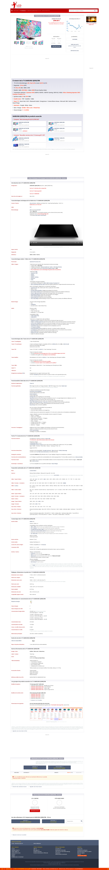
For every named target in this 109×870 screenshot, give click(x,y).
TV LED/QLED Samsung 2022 (57, 704)
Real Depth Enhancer (35, 294)
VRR (44, 283)
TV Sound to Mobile (35, 327)
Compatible (34, 443)
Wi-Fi (32, 554)
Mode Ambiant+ (33, 394)
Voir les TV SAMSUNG (34, 193)
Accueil (13, 848)
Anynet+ (35, 528)
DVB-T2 (41, 349)
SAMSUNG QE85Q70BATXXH (37, 689)
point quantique (42, 215)
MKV (45, 479)
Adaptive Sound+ (35, 320)
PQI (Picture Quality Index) (48, 268)
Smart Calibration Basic (36, 293)
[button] (25, 46)
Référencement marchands (61, 854)
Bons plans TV (36, 850)
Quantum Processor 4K (35, 261)
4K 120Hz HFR (34, 533)
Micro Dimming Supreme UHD (38, 284)
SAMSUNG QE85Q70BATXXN (37, 686)
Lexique (13, 855)
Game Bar (45, 402)
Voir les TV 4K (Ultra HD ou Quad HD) (38, 188)
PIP (30, 386)
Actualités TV (58, 848)
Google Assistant (47, 450)
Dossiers (13, 854)
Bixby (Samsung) (63, 450)
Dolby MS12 (33, 317)
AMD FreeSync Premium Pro (52, 283)
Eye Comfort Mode (35, 291)
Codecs (16, 485)
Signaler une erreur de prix (36, 786)
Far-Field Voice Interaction (42, 451)
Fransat (44, 544)
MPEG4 (54, 344)
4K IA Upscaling (34, 298)
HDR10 (32, 274)
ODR (2, 868)
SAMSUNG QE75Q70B (35, 696)
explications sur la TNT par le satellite (42, 361)
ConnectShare (33, 470)
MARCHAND (16, 772)
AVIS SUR (25, 821)
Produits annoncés (38, 851)
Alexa (53, 450)
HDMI (31, 521)
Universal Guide (79, 457)
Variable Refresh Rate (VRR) (37, 529)
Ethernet (33, 553)
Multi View (64, 386)
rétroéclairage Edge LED (42, 213)
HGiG (32, 279)
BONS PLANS (9, 868)
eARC (35, 526)
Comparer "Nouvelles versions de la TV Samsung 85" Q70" (29, 135)
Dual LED (38, 209)
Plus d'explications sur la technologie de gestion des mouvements (46, 269)
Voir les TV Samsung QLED (35, 191)
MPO (39, 501)
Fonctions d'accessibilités (36, 391)
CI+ (39, 544)
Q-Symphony (34, 329)
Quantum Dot (34, 287)
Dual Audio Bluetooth (36, 328)
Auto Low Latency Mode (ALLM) (38, 530)
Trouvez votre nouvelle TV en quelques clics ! (91, 24)
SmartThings (55, 463)
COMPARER (74, 39)
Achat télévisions (37, 843)
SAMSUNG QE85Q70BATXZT (37, 688)
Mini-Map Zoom (33, 400)
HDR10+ (33, 275)
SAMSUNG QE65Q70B (35, 695)
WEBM (64, 483)
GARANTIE (56, 772)
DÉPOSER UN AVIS (75, 50)
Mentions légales (81, 852)
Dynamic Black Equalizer (36, 290)
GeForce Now (35, 461)
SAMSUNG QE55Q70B (35, 694)
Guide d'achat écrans (16, 852)
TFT (30, 207)
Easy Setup (32, 404)
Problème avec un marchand (17, 856)
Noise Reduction (35, 297)
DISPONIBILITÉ (26, 772)
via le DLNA (56, 475)
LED (30, 209)
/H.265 (66, 344)
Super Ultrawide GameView (36, 402)
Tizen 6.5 (32, 383)
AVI (36, 479)
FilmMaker (33, 304)
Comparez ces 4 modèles (36, 700)
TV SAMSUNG (23, 10)
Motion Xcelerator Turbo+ (47, 267)
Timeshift (35, 374)
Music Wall (33, 331)
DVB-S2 (44, 357)
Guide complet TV (15, 851)
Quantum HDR (34, 273)
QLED (45, 83)
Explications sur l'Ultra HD (35, 204)
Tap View (32, 398)
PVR (23, 373)
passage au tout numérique (49, 354)
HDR (36, 271)
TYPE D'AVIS (53, 821)
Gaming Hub (32, 396)
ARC (32, 526)
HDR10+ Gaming (34, 277)
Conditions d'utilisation (82, 850)
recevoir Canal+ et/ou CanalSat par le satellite (45, 362)
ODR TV (35, 848)
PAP (49, 386)
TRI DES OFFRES (59, 767)
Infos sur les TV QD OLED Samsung (62, 851)
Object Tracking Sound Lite (37, 321)
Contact (79, 854)
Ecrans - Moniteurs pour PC (17, 843)
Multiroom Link (34, 332)
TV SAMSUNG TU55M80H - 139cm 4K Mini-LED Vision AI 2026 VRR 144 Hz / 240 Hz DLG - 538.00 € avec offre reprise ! (46, 868)
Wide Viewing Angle (35, 295)
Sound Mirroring (35, 325)
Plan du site (79, 848)
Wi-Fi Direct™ (34, 561)
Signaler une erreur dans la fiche (19, 731)
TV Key (31, 399)
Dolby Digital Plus (35, 315)
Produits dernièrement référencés (41, 852)
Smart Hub (47, 438)
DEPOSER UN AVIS (56, 46)
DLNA (34, 565)
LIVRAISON (34, 767)
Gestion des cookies (82, 855)
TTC (72, 772)
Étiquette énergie (15, 601)
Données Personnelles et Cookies (84, 851)
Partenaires (57, 852)
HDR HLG (33, 278)
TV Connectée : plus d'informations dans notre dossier (42, 439)
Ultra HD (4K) (33, 203)
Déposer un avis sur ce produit (19, 834)
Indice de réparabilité (16, 640)
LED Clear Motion (58, 267)
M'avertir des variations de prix (19, 786)
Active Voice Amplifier (36, 323)
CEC (32, 528)
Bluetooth (33, 555)
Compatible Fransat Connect (36, 444)
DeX (31, 403)
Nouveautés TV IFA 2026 (60, 850)
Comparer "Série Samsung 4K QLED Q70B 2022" (26, 119)
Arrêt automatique (34, 430)
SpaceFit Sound (34, 324)
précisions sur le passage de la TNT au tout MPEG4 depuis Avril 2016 (49, 353)
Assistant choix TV (15, 850)
